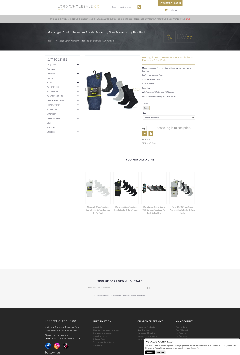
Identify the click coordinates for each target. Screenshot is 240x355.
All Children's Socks (55, 96)
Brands (53, 19)
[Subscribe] (148, 288)
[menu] (120, 19)
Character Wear (53, 118)
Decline (160, 352)
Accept (150, 352)
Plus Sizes (51, 127)
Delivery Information (103, 333)
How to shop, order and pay (106, 330)
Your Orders (181, 327)
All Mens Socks (53, 87)
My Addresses (182, 336)
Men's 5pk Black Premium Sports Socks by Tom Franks (126, 208)
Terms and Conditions (103, 342)
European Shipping (146, 333)
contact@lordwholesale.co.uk (65, 338)
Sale (49, 123)
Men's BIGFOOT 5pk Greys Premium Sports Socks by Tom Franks (182, 210)
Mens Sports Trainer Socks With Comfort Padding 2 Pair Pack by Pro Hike (154, 210)
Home (50, 41)
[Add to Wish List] (144, 133)
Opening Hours (100, 336)
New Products (144, 330)
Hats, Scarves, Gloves (55, 100)
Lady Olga (51, 65)
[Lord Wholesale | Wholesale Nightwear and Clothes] (79, 7)
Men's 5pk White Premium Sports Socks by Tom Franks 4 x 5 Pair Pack (98, 210)
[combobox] (126, 7)
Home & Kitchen (53, 105)
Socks (49, 83)
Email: (48, 338)
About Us (97, 327)
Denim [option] (146, 108)
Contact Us (98, 345)
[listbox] (169, 108)
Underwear (51, 73)
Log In (177, 3)
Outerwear (51, 114)
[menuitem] (63, 19)
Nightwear (51, 69)
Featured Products (146, 327)
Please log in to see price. (173, 128)
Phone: (48, 335)
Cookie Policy (196, 348)
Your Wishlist (182, 330)
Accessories (52, 109)
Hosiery (50, 78)
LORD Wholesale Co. (61, 321)
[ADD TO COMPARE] (150, 133)
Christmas (51, 132)
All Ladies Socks (53, 91)
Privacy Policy (99, 339)
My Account (166, 3)
